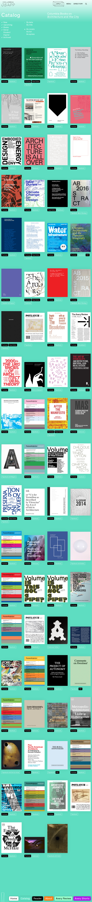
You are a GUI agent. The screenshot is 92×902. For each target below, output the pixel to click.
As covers (30, 29)
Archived (7, 37)
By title (29, 25)
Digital (6, 35)
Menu (68, 4)
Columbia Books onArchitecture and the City (63, 15)
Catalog (25, 898)
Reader (38, 898)
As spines (30, 34)
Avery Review (63, 898)
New (5, 22)
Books (6, 27)
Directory (78, 4)
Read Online (35, 81)
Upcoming (7, 25)
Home (13, 898)
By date (29, 22)
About (48, 898)
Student (7, 32)
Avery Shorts (82, 898)
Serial (5, 30)
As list (29, 32)
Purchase (4, 81)
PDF (87, 255)
